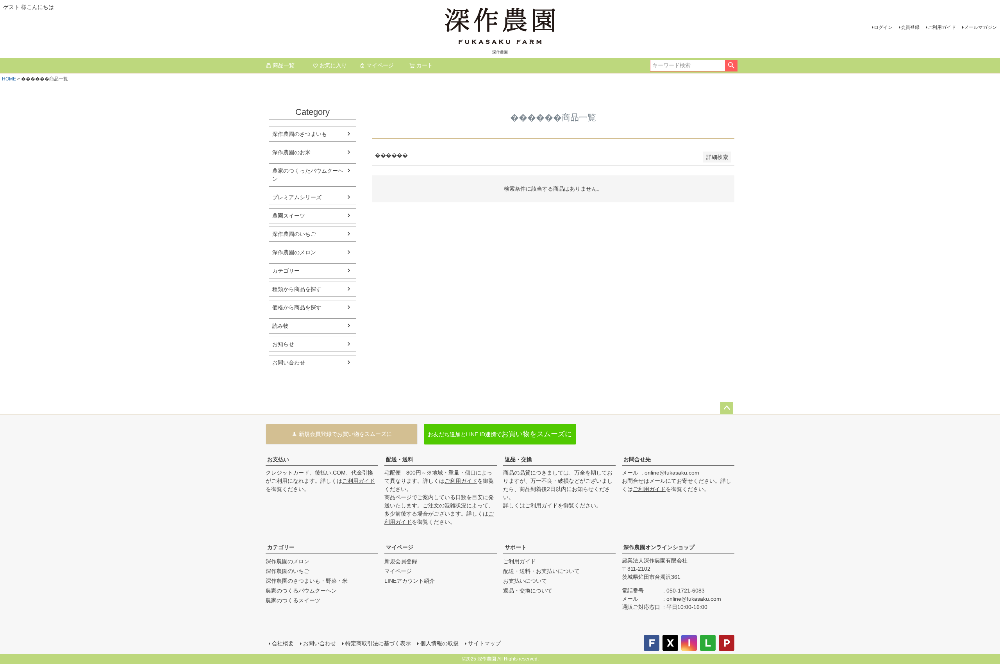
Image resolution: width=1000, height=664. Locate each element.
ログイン (883, 27)
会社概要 (283, 643)
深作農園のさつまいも (299, 134)
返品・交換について (527, 590)
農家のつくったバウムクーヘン (307, 175)
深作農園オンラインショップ (659, 547)
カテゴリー (286, 271)
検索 (731, 65)
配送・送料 (399, 459)
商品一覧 (284, 65)
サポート (516, 547)
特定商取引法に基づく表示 (378, 643)
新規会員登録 (400, 561)
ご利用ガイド (942, 27)
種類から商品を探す (296, 289)
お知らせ (283, 344)
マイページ (380, 65)
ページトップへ (726, 408)
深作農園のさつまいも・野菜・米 (307, 581)
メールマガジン (980, 27)
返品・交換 (518, 459)
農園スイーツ (288, 215)
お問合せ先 (637, 459)
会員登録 (910, 27)
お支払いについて (525, 581)
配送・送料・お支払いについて (541, 571)
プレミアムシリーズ (296, 197)
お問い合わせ (288, 362)
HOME (9, 79)
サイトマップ (484, 643)
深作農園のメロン (294, 252)
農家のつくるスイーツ (293, 600)
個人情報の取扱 (439, 643)
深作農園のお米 (291, 152)
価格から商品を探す (296, 307)
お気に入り (333, 65)
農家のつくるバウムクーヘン (301, 590)
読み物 (280, 326)
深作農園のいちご (294, 234)
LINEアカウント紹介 (409, 581)
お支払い (278, 459)
